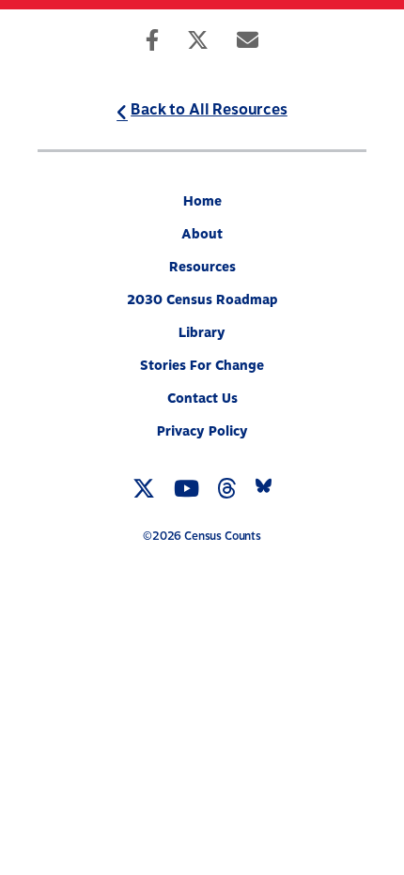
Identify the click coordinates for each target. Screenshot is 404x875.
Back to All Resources (209, 110)
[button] (365, 38)
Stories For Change (202, 366)
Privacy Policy (202, 431)
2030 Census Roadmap (202, 300)
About (202, 234)
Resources (202, 267)
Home (202, 201)
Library (202, 333)
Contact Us (202, 398)
